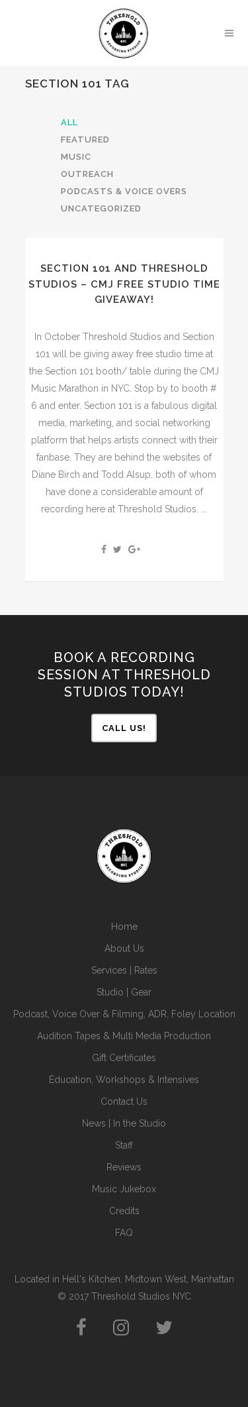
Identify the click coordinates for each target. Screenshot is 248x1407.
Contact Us (124, 1101)
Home (124, 926)
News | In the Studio (124, 1123)
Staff (124, 1145)
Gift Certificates (124, 1057)
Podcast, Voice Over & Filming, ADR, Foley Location (124, 1014)
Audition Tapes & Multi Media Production (124, 1036)
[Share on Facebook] (103, 549)
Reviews (124, 1167)
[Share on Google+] (134, 549)
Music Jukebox (124, 1189)
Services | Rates (124, 970)
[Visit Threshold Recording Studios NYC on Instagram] (121, 1330)
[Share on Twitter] (117, 549)
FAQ (124, 1232)
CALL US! (124, 728)
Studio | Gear (124, 992)
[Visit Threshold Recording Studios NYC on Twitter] (164, 1330)
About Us (124, 948)
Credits (124, 1210)
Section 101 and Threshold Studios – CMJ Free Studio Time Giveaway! (124, 284)
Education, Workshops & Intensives (124, 1079)
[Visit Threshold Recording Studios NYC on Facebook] (81, 1330)
